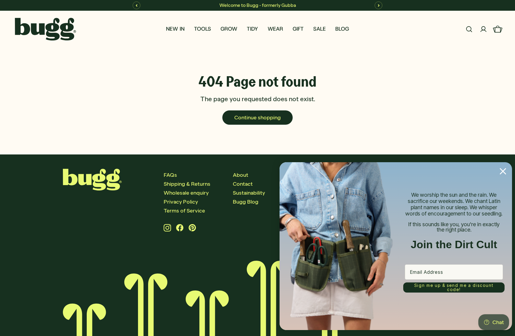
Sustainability (249, 193)
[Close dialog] (503, 171)
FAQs (170, 175)
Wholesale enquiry (186, 193)
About (240, 175)
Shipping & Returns (187, 184)
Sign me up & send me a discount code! (454, 287)
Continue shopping (257, 117)
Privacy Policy (181, 201)
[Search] (469, 29)
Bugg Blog (245, 201)
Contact (243, 184)
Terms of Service (184, 210)
